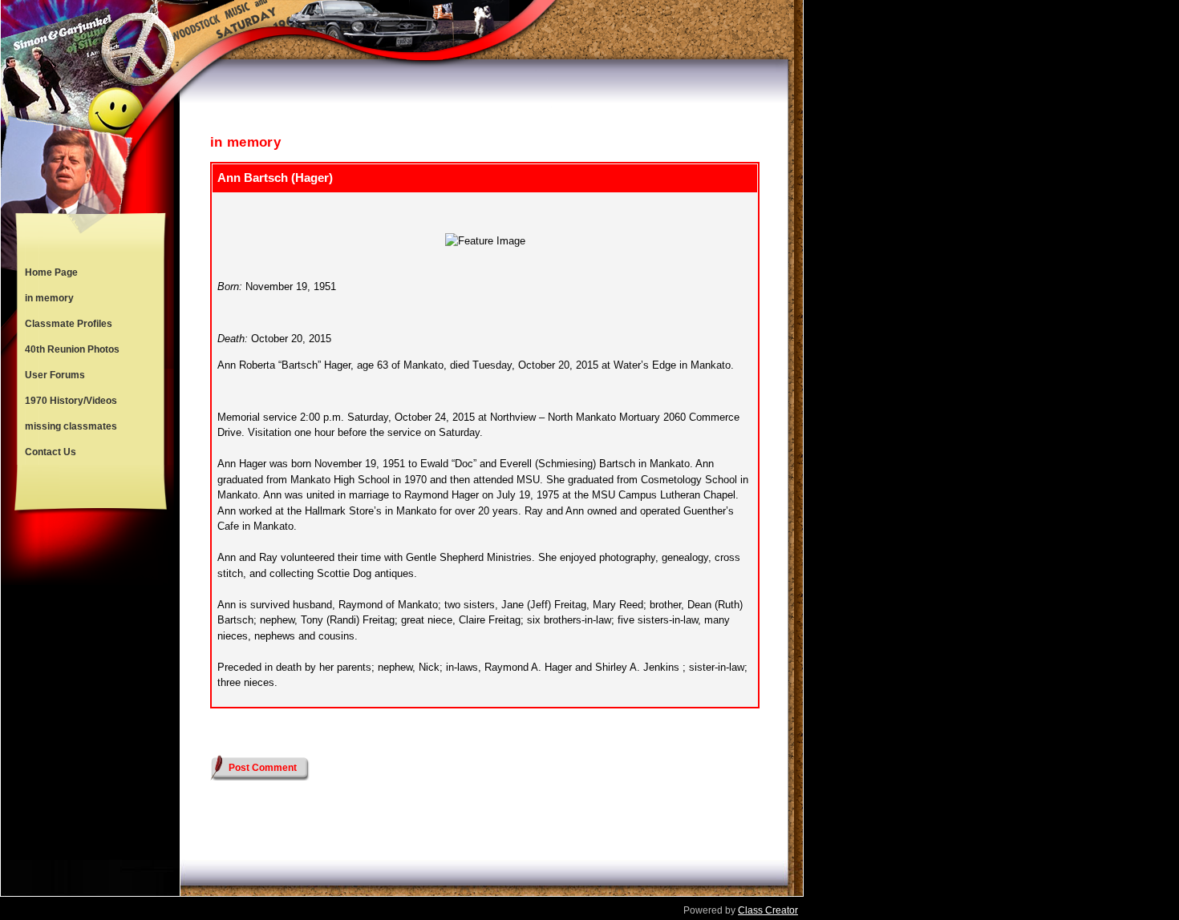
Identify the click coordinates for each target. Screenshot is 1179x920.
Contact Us (50, 452)
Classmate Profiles (68, 323)
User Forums (55, 375)
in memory (49, 298)
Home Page (51, 272)
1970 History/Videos (71, 400)
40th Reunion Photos (72, 349)
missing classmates (71, 426)
